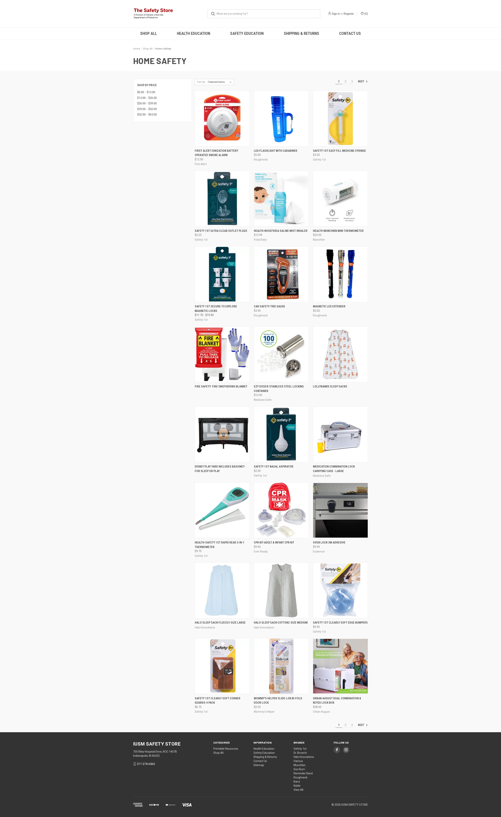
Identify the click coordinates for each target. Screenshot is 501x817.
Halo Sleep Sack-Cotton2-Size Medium (281, 622)
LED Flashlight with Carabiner (275, 151)
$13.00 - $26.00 (147, 98)
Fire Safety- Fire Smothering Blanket (221, 386)
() (366, 13)
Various (298, 761)
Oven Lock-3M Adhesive (329, 542)
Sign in (336, 13)
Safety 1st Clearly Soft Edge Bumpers (340, 622)
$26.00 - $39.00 (147, 103)
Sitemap (258, 765)
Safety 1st (300, 748)
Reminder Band (303, 773)
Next (361, 81)
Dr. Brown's (300, 752)
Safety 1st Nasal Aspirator (273, 466)
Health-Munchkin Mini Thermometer (338, 231)
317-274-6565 (146, 764)
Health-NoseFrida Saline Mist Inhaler (280, 231)
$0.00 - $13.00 (146, 92)
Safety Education (247, 33)
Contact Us (350, 33)
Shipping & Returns (301, 33)
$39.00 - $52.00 (147, 109)
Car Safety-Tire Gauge (269, 306)
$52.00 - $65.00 (147, 114)
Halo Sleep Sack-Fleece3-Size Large (220, 622)
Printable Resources (225, 748)
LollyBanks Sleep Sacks (330, 386)
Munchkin (299, 765)
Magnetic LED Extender (329, 306)
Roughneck (300, 777)
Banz (297, 781)
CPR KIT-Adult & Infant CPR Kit (274, 542)
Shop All (148, 33)
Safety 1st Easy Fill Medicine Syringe (339, 151)
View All (298, 789)
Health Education (193, 33)
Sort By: (201, 81)
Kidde (297, 785)
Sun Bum (299, 769)
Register (349, 13)
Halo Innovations (304, 756)
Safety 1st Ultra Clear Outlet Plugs (221, 231)
